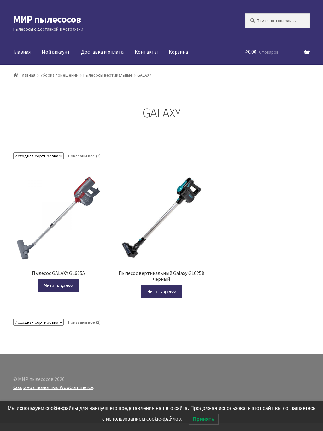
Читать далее (58, 285)
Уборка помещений (59, 75)
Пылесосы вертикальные (107, 75)
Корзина (178, 52)
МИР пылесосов (47, 19)
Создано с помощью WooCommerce (53, 387)
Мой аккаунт (56, 52)
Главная (22, 52)
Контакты (146, 52)
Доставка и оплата (102, 52)
